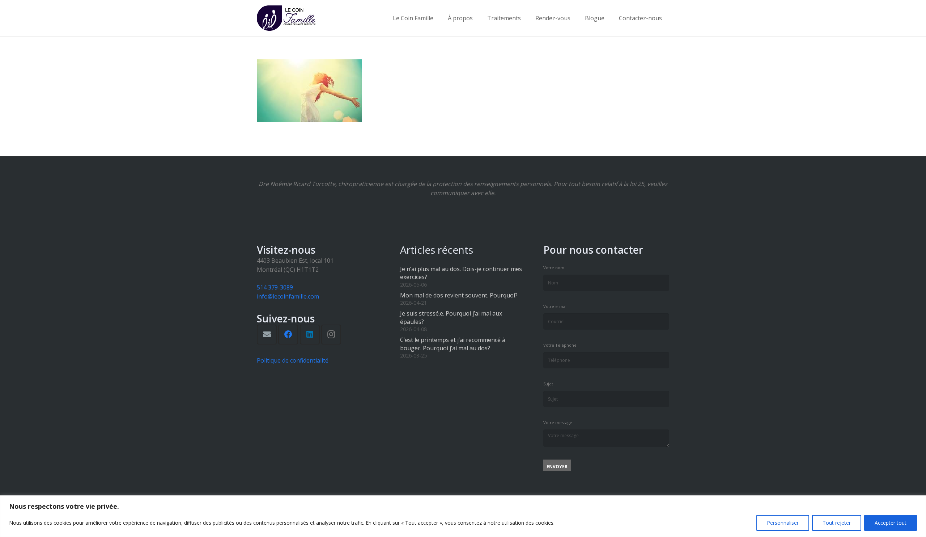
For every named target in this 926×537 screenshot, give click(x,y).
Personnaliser (783, 522)
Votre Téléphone (560, 345)
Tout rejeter (837, 522)
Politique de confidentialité (292, 360)
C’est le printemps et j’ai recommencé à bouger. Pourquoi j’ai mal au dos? (452, 344)
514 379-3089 (275, 287)
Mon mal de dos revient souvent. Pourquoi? (459, 295)
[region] (463, 516)
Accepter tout (890, 522)
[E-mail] (267, 334)
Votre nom (553, 267)
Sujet (548, 383)
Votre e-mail (555, 306)
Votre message (557, 422)
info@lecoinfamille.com (288, 296)
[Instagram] (331, 334)
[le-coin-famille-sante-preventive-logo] (286, 18)
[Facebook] (288, 334)
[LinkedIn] (310, 334)
